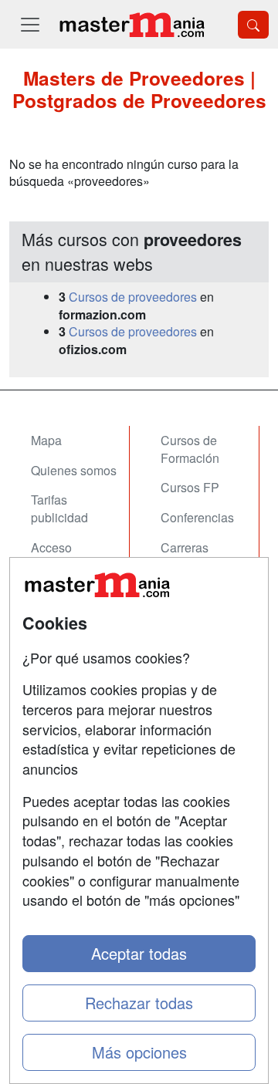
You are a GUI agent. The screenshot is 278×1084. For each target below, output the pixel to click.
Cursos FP (190, 487)
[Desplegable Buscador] (253, 25)
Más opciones (139, 1052)
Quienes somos (74, 470)
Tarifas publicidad (59, 508)
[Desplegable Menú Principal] (30, 24)
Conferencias (197, 517)
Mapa (46, 440)
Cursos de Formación (190, 449)
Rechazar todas (139, 1002)
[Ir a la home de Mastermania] (131, 24)
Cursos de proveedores (133, 297)
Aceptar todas (139, 953)
